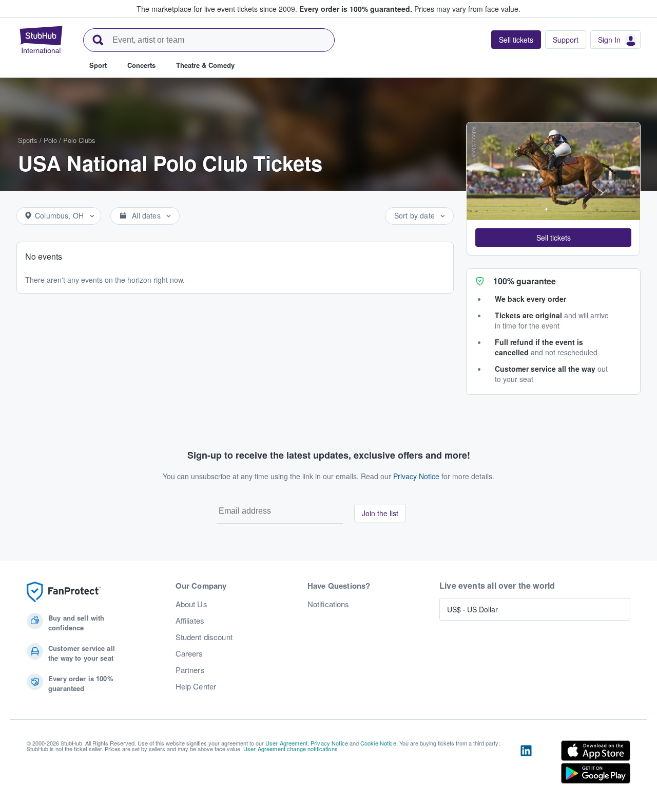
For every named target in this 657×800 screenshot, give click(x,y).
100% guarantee (524, 281)
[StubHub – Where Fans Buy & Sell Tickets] (41, 39)
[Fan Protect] (64, 592)
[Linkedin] (526, 764)
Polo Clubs (79, 140)
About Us (191, 604)
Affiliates (190, 620)
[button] (553, 237)
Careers (189, 653)
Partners (190, 670)
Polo (50, 140)
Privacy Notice (416, 476)
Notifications (328, 604)
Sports (27, 140)
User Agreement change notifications (290, 748)
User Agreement (286, 743)
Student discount (204, 637)
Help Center (196, 686)
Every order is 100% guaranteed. (355, 9)
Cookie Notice (378, 743)
